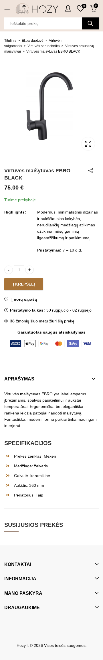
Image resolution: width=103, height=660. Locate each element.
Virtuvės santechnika (43, 46)
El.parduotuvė (32, 41)
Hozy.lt (23, 645)
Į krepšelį (24, 284)
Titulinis (10, 41)
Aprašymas (19, 378)
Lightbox (88, 143)
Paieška (90, 23)
